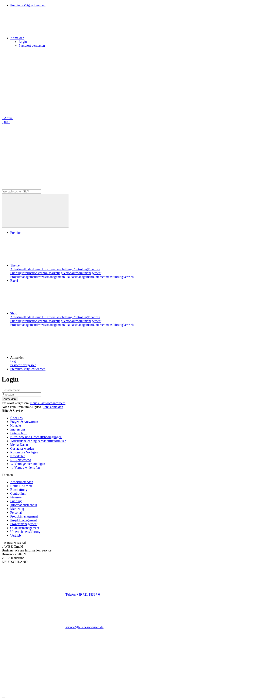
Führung (16, 273)
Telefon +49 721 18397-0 (82, 594)
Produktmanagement (87, 273)
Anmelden (9, 399)
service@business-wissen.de (84, 627)
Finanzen (94, 269)
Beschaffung (63, 269)
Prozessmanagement (50, 277)
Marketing (55, 273)
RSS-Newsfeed (20, 460)
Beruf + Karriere (44, 269)
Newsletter (17, 456)
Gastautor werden (22, 448)
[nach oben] (3, 697)
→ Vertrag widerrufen (25, 467)
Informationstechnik (35, 273)
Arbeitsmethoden (21, 269)
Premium (16, 232)
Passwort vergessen (32, 45)
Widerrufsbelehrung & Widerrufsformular (38, 441)
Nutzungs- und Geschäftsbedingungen (36, 437)
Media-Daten (19, 444)
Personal (68, 273)
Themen (15, 265)
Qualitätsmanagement (78, 277)
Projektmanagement (23, 277)
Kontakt (15, 425)
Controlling (80, 269)
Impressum (17, 429)
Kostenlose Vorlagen (24, 452)
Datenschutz (18, 433)
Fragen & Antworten (24, 422)
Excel (14, 280)
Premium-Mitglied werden (27, 369)
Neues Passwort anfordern (47, 403)
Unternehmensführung (108, 277)
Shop (13, 313)
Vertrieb (128, 277)
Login (23, 41)
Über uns (16, 418)
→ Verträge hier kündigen (27, 464)
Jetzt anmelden (53, 407)
